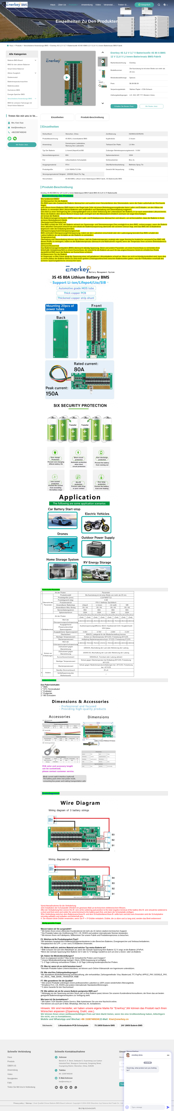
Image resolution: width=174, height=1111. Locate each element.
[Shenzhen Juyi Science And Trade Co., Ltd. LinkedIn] (71, 1088)
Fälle (9, 1083)
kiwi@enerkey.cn (18, 128)
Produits (19, 46)
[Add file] (127, 1107)
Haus (52, 5)
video (98, 5)
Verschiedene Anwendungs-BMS (36, 46)
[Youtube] (66, 1088)
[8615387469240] (75, 1088)
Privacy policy (18, 1103)
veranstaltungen (109, 5)
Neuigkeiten (12, 1079)
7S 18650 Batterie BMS (104, 1025)
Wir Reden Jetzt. (22, 145)
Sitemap (29, 1103)
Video (9, 1074)
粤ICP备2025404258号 (87, 1108)
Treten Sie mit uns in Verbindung (21, 1087)
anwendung (87, 5)
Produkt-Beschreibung (92, 117)
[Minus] (168, 1055)
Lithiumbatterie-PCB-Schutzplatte (73, 1025)
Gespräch (145, 5)
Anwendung (12, 1070)
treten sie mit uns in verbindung (123, 5)
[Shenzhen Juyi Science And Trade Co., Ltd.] (17, 5)
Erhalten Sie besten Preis (123, 106)
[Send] (168, 1107)
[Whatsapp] (9, 138)
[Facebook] (61, 1088)
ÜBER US (11, 1066)
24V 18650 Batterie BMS (131, 1025)
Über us (62, 5)
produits (73, 5)
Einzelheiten (57, 117)
